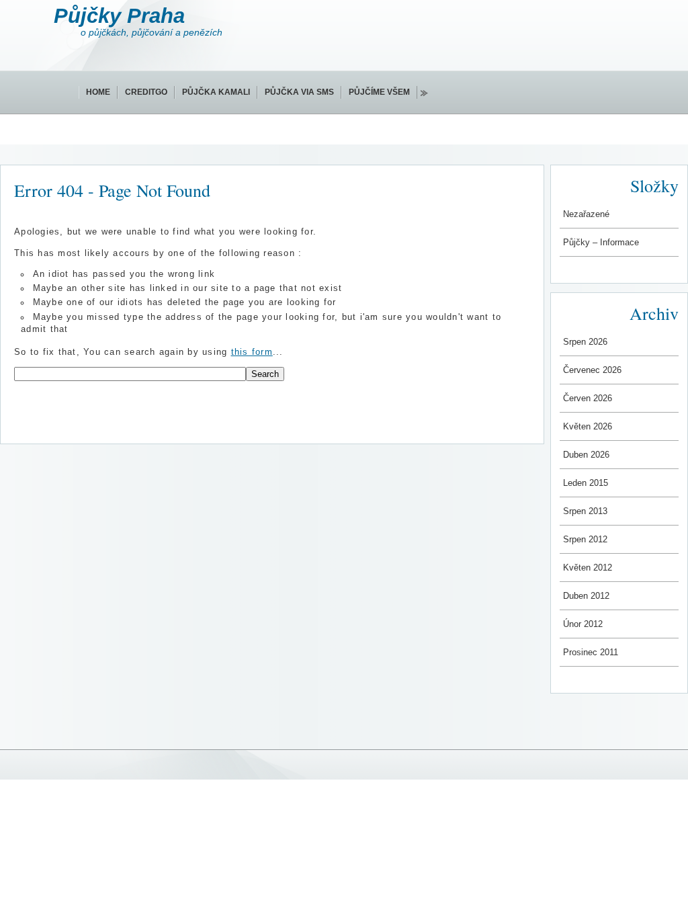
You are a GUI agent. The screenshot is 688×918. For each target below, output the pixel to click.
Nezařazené (586, 214)
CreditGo (146, 92)
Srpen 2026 (585, 342)
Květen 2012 (587, 567)
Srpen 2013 (585, 511)
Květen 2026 (587, 426)
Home (98, 92)
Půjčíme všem (379, 92)
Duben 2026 (586, 455)
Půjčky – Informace (601, 242)
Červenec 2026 (592, 370)
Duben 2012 (586, 596)
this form (252, 352)
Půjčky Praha (119, 16)
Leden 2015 (585, 483)
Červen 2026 (587, 398)
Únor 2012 (583, 624)
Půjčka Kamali (216, 92)
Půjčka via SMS (299, 92)
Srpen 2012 (585, 539)
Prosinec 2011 (590, 652)
